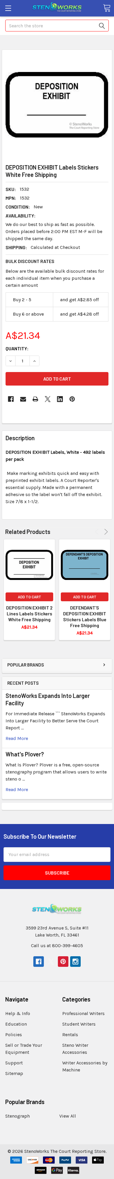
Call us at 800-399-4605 (57, 945)
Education (16, 1024)
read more (17, 738)
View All (67, 1116)
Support (14, 1063)
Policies (13, 1034)
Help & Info (17, 1013)
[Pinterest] (72, 399)
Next (105, 531)
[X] (47, 399)
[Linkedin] (60, 399)
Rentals (70, 1034)
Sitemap (14, 1073)
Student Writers (79, 1024)
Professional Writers (83, 1013)
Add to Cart (29, 596)
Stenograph (17, 1116)
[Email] (23, 399)
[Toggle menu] (8, 8)
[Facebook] (11, 399)
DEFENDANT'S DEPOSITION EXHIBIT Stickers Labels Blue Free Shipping (84, 616)
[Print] (35, 399)
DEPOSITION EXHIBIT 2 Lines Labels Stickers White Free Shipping (29, 613)
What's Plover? (25, 754)
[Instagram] (75, 961)
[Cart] (106, 8)
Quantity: (17, 348)
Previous (97, 531)
